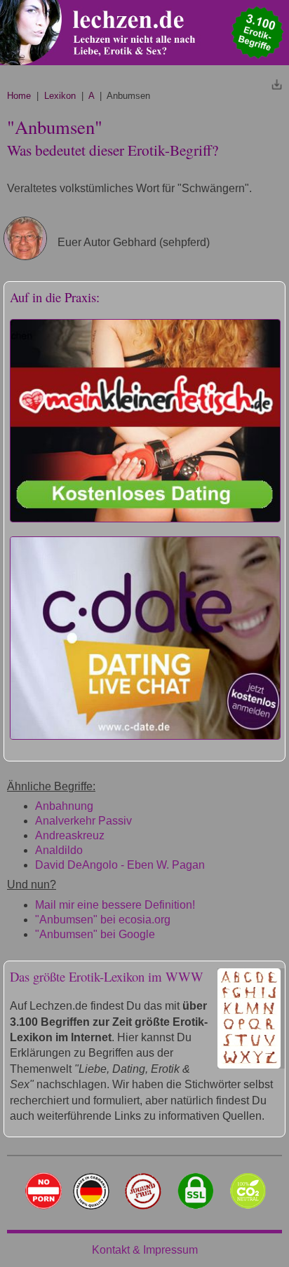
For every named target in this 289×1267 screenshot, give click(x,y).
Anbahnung (64, 806)
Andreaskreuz (70, 835)
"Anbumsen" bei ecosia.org (102, 920)
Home (19, 95)
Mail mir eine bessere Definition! (115, 905)
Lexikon (60, 95)
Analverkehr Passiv (83, 821)
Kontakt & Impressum (145, 1250)
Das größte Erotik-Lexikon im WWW (106, 976)
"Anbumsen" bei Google (95, 934)
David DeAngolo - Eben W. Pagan (120, 865)
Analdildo (59, 850)
